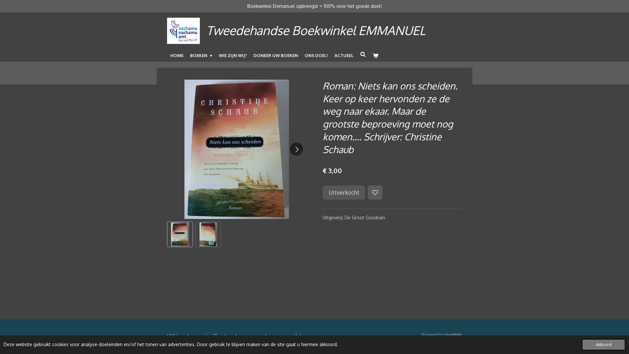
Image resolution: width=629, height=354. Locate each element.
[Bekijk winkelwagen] (375, 55)
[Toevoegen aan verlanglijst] (375, 193)
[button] (180, 234)
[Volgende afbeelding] (296, 149)
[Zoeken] (363, 54)
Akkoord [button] (604, 344)
